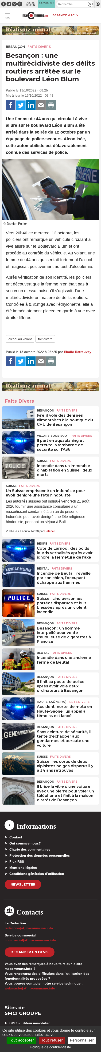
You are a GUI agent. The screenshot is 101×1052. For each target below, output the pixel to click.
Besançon (15, 47)
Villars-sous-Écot (53, 435)
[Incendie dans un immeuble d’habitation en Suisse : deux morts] (18, 467)
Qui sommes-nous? (25, 843)
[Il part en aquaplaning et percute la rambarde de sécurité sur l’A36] (18, 442)
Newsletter (23, 884)
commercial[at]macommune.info (30, 940)
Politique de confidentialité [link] (50, 1047)
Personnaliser (82, 1040)
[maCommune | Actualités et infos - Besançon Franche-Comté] (35, 16)
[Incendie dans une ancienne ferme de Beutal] (18, 659)
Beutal (43, 568)
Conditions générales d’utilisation (36, 874)
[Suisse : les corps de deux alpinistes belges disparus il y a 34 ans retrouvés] (18, 763)
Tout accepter (21, 1040)
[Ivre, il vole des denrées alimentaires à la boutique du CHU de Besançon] (18, 417)
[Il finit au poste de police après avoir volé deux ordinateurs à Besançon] (18, 683)
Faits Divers (39, 47)
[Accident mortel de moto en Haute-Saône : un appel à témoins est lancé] (18, 708)
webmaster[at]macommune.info (30, 988)
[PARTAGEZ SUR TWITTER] (20, 105)
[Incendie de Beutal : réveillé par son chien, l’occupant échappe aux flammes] (18, 575)
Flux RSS (16, 861)
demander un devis (30, 952)
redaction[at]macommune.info (29, 928)
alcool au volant (20, 339)
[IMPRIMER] (51, 105)
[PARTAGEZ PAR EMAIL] (41, 105)
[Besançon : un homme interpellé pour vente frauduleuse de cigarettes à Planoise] (18, 629)
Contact (15, 837)
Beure (42, 543)
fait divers (45, 339)
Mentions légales (23, 867)
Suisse (42, 461)
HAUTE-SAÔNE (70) (51, 702)
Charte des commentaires (29, 849)
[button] (90, 4)
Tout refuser (52, 1040)
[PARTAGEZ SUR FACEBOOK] (10, 105)
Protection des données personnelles (39, 855)
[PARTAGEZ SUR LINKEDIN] (30, 105)
